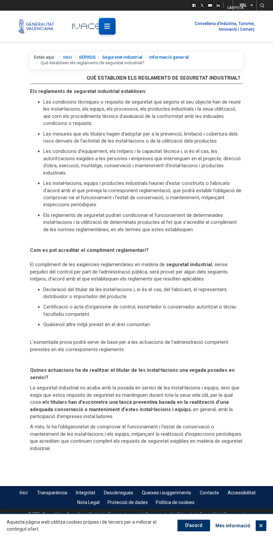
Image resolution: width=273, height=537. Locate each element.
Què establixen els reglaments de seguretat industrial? (163, 78)
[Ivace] (90, 26)
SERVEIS (87, 57)
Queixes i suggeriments (166, 492)
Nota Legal (88, 502)
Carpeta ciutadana (228, 7)
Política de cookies (175, 502)
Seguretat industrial (122, 57)
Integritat (85, 492)
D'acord (193, 525)
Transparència (52, 492)
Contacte (209, 492)
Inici (67, 57)
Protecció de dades (128, 502)
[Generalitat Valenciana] (39, 26)
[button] (262, 5)
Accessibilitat (242, 492)
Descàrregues (118, 492)
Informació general (169, 57)
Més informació (232, 525)
